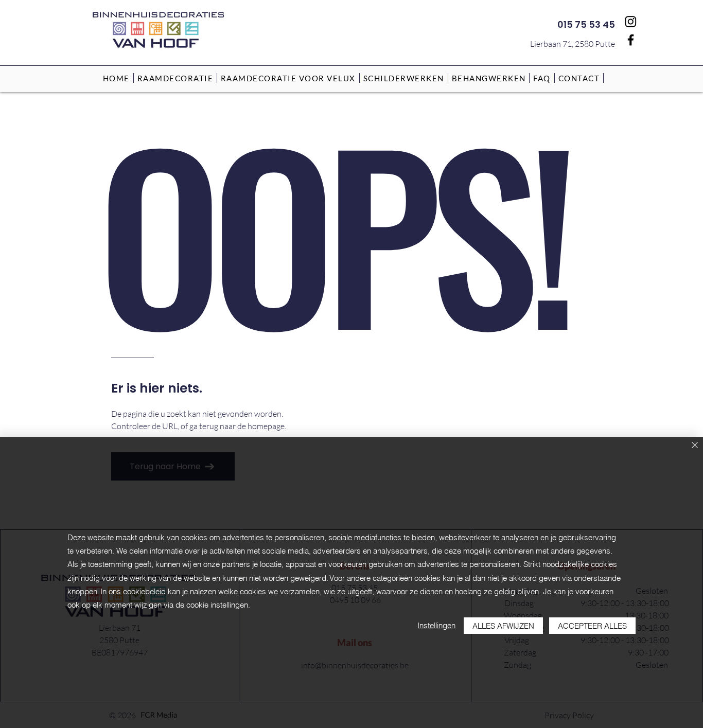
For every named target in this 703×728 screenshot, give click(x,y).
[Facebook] (630, 39)
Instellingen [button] (436, 625)
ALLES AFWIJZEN (503, 626)
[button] (175, 78)
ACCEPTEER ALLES (592, 626)
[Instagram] (630, 21)
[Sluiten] (695, 446)
